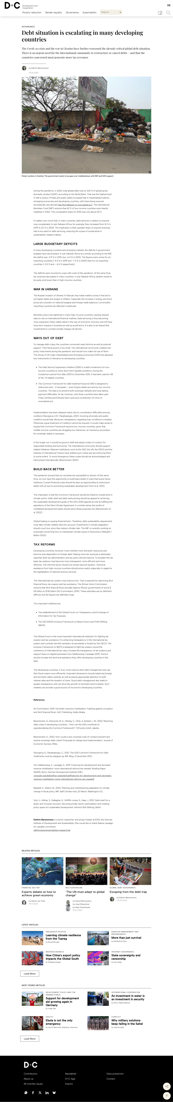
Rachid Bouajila (53, 942)
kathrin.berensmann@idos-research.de (52, 830)
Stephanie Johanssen (70, 1027)
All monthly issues (33, 1083)
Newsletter (70, 1073)
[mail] (26, 1092)
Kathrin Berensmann (127, 897)
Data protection (115, 1073)
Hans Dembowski (81, 907)
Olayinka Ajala (119, 1027)
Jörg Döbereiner (81, 904)
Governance (72, 12)
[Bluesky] (54, 1092)
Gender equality (53, 12)
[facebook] (33, 1092)
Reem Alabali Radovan (122, 1003)
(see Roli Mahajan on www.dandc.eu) (75, 205)
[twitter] (40, 1092)
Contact (111, 1078)
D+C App (70, 1078)
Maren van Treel (37, 901)
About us (28, 1078)
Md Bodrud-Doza (120, 941)
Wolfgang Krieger (54, 962)
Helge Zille (52, 1009)
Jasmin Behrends (54, 1027)
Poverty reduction (31, 12)
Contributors (30, 1073)
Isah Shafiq (118, 962)
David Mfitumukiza (82, 901)
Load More (29, 973)
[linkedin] (47, 1092)
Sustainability (89, 12)
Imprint (69, 1083)
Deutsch (168, 5)
